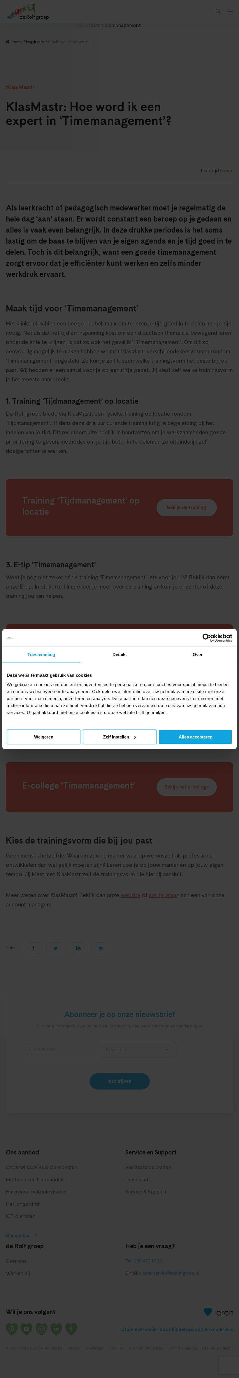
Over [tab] (198, 654)
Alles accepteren (195, 736)
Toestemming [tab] (41, 654)
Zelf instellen (116, 736)
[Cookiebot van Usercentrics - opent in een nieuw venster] (206, 637)
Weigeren (43, 736)
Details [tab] (120, 654)
